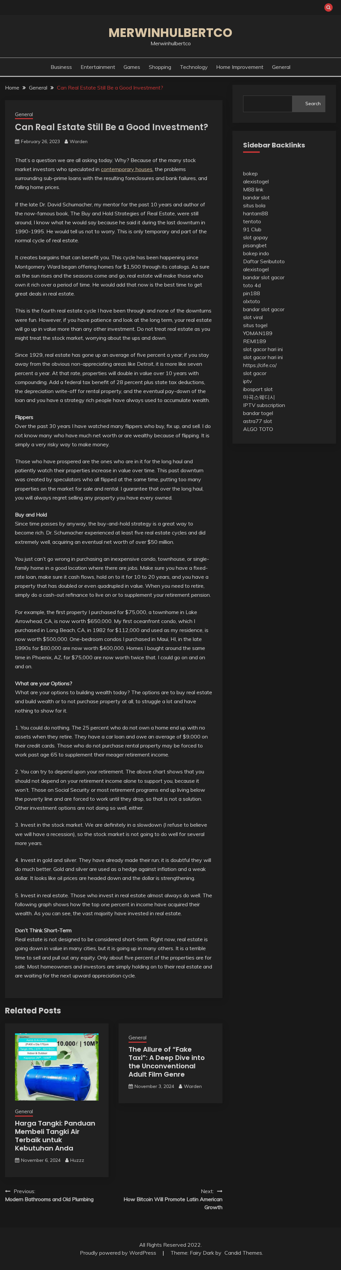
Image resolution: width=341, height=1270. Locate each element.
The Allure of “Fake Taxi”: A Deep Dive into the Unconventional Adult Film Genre (167, 1062)
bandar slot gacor (263, 277)
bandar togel (258, 413)
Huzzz (77, 1160)
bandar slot (256, 197)
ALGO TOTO (258, 429)
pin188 (251, 293)
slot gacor (254, 373)
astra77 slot (257, 421)
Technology (194, 67)
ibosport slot (258, 389)
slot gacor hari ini (263, 349)
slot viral (253, 317)
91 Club (252, 229)
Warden (79, 141)
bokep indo (256, 253)
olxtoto (251, 301)
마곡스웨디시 (259, 397)
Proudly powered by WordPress (119, 1252)
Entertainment (98, 67)
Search (313, 103)
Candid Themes (243, 1252)
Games (132, 67)
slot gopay (255, 237)
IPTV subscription (264, 405)
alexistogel (256, 181)
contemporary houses (127, 169)
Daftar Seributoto (264, 261)
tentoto (252, 221)
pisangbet (255, 245)
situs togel (255, 325)
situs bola (254, 205)
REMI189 (254, 341)
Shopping (160, 67)
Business (61, 67)
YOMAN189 (257, 333)
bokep (250, 173)
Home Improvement (239, 67)
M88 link (253, 189)
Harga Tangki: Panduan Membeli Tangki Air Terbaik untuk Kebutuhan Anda (55, 1136)
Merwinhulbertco (170, 32)
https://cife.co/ (260, 365)
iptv (247, 381)
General (281, 67)
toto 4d (252, 285)
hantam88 (255, 213)
